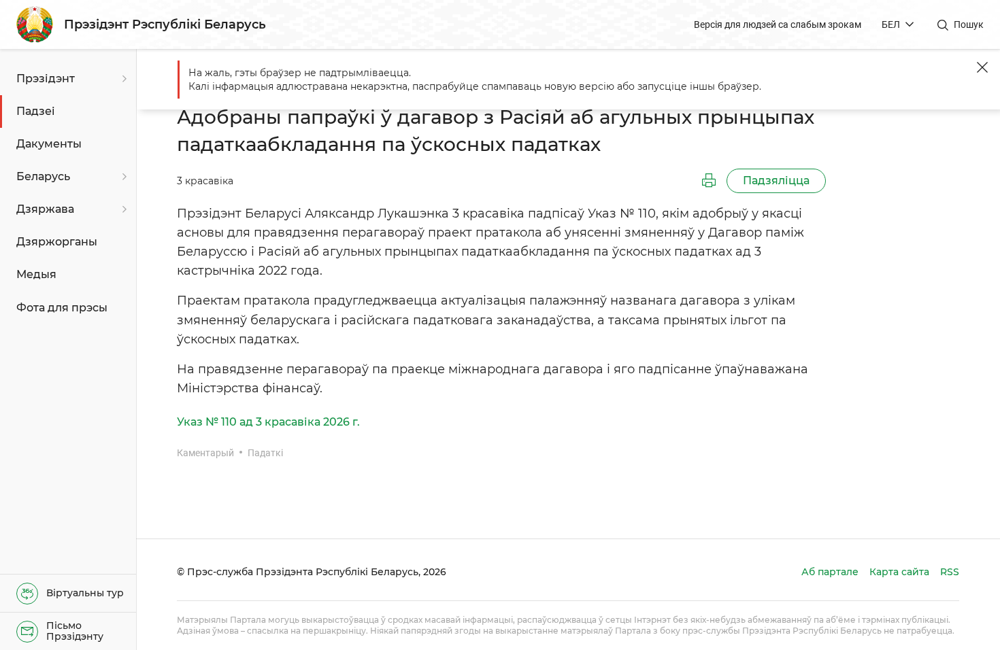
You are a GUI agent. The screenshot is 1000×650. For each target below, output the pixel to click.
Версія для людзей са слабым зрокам (777, 24)
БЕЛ (891, 24)
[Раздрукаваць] (709, 181)
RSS (949, 572)
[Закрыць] (982, 67)
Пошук (969, 24)
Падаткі (265, 452)
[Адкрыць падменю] (122, 79)
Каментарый (205, 452)
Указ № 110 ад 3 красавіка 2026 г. (268, 421)
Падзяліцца (776, 180)
